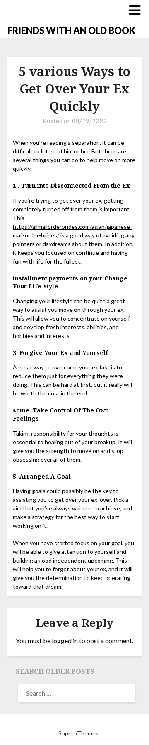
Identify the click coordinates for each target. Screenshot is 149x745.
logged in (65, 640)
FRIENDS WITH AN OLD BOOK (71, 30)
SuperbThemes (78, 733)
